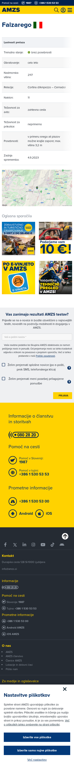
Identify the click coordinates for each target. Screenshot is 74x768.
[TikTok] (52, 545)
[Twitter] (15, 545)
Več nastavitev (37, 760)
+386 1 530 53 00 (17, 621)
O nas (6, 645)
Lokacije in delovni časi (19, 665)
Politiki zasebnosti (45, 356)
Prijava (63, 395)
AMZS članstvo (14, 656)
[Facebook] (5, 545)
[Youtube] (43, 545)
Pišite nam (12, 669)
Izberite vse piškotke (37, 737)
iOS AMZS (13, 634)
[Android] (61, 545)
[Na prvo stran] (15, 10)
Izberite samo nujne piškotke (37, 750)
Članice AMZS (14, 660)
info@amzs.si (9, 569)
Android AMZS (15, 627)
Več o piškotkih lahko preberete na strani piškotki (36, 722)
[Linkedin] (24, 545)
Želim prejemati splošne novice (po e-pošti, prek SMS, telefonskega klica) (36, 367)
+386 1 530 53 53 (25, 608)
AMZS (9, 652)
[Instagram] (33, 545)
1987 (21, 602)
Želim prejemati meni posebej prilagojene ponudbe (36, 381)
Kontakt (8, 555)
